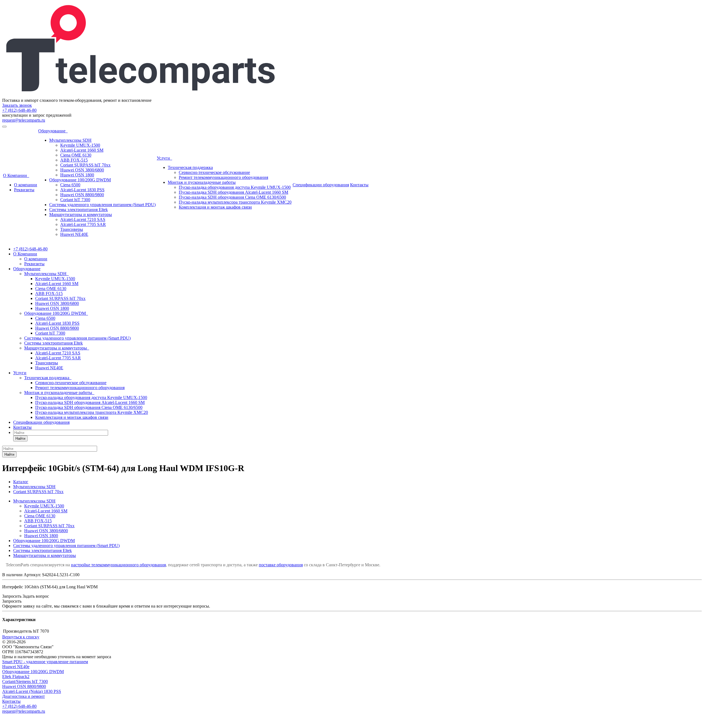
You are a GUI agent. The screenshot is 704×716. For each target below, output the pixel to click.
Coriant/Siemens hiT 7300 (25, 681)
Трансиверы (71, 229)
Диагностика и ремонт (23, 696)
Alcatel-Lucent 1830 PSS (82, 189)
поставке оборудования (281, 564)
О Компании (16, 175)
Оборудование (53, 131)
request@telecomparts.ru (23, 120)
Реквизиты (24, 189)
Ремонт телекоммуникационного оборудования (223, 177)
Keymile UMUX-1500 (80, 145)
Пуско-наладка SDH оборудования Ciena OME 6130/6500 (232, 197)
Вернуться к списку (20, 637)
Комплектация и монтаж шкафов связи (215, 207)
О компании (25, 184)
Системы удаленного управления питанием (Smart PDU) (102, 204)
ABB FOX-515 (74, 160)
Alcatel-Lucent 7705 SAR (83, 224)
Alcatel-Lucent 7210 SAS (82, 219)
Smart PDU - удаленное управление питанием (45, 661)
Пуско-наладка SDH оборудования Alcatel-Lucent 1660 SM (233, 192)
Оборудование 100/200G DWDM (80, 179)
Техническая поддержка (190, 167)
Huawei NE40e (15, 666)
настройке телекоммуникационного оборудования (118, 564)
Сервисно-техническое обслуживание (214, 172)
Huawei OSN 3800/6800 (82, 170)
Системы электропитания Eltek (78, 209)
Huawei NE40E (74, 234)
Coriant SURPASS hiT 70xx (85, 165)
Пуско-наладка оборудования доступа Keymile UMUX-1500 (235, 187)
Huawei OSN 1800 (77, 175)
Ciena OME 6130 (75, 155)
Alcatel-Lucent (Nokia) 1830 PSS (31, 691)
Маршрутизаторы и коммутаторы (80, 214)
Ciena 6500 (70, 184)
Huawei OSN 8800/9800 (82, 194)
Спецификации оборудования (321, 184)
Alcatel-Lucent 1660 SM (81, 150)
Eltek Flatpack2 (15, 676)
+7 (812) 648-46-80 (19, 110)
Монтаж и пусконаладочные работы (202, 182)
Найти (20, 438)
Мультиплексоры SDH (70, 140)
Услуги (164, 158)
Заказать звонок (17, 105)
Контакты (359, 184)
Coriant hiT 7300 (75, 199)
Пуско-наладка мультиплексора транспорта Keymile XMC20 (235, 202)
